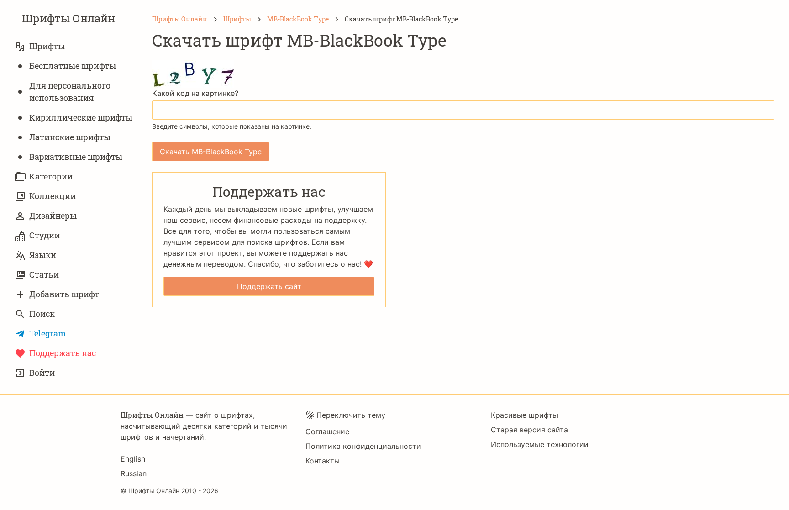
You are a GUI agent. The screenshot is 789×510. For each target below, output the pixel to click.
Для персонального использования (69, 91)
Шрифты (47, 46)
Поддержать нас (62, 352)
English (133, 458)
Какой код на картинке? (195, 93)
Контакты (322, 460)
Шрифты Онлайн (68, 18)
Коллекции (52, 195)
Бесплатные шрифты (72, 65)
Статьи (44, 274)
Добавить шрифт (64, 294)
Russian (134, 473)
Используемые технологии (540, 444)
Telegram (47, 333)
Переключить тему (350, 415)
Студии (44, 235)
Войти (42, 372)
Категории (51, 176)
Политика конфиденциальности (363, 446)
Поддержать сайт (269, 286)
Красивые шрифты (524, 415)
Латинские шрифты (69, 136)
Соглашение (327, 431)
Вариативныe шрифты (75, 156)
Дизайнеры (53, 215)
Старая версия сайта (529, 429)
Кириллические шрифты (80, 117)
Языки (42, 254)
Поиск (42, 313)
